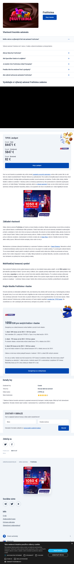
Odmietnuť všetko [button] (58, 555)
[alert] (37, 553)
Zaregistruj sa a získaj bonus (37, 371)
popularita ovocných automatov (42, 174)
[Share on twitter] (5, 444)
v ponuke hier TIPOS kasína (54, 299)
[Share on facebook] (11, 444)
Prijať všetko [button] (58, 550)
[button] (25, 562)
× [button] (72, 543)
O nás (5, 516)
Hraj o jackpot (37, 165)
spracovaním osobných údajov (32, 428)
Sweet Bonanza (55, 246)
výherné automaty (42, 184)
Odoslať (63, 428)
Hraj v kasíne (50, 17)
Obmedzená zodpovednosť (11, 525)
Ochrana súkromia (9, 522)
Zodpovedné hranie (9, 519)
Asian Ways (45, 237)
